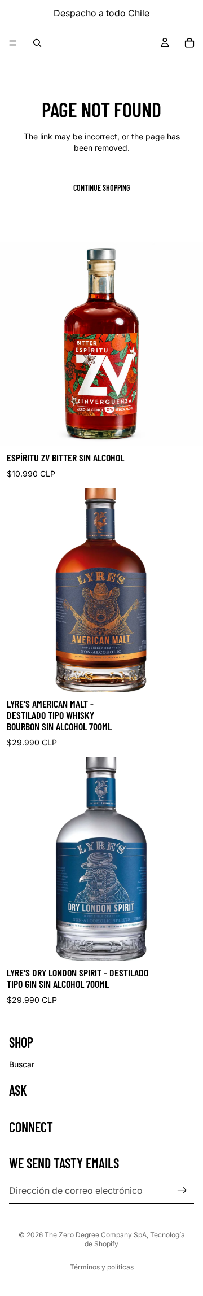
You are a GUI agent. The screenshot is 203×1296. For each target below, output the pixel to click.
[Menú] (13, 43)
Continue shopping (101, 188)
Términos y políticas (102, 1267)
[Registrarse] (182, 1190)
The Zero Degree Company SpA (96, 1234)
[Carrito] (189, 42)
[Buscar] (37, 42)
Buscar (21, 1064)
